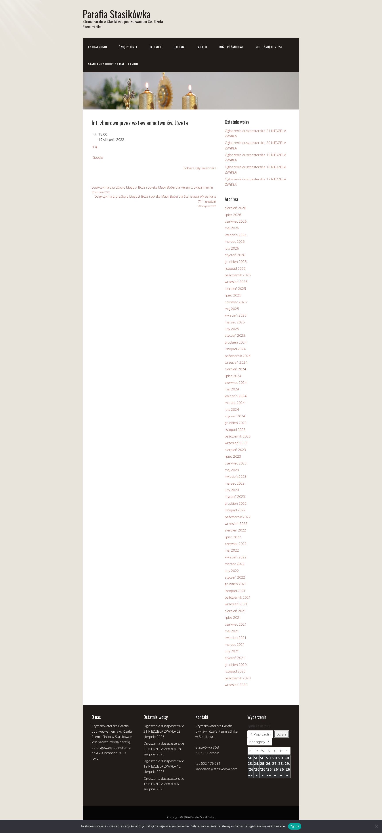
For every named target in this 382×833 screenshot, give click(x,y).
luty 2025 (232, 329)
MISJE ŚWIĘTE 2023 (269, 46)
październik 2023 (238, 436)
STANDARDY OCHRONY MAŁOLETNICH (113, 63)
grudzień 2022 (236, 503)
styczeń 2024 (235, 416)
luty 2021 (232, 651)
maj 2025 (232, 308)
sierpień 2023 (235, 449)
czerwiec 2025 (236, 302)
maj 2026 (232, 228)
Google (97, 157)
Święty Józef (128, 46)
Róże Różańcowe (231, 46)
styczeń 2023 (235, 496)
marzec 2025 (235, 322)
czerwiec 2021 (236, 624)
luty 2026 (232, 248)
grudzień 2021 (236, 584)
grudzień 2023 (236, 422)
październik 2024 (238, 355)
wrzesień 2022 (236, 523)
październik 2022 (238, 517)
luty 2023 (232, 490)
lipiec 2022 (233, 537)
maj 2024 (232, 389)
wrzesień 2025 (236, 281)
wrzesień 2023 (236, 443)
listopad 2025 (235, 268)
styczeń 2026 (235, 255)
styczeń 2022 (235, 577)
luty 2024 (232, 409)
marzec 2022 (235, 564)
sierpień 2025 (235, 288)
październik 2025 (238, 275)
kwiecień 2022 (235, 557)
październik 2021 (238, 597)
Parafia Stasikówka (117, 13)
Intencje (155, 46)
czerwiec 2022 (236, 543)
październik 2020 (238, 678)
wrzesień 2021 (236, 604)
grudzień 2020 (236, 664)
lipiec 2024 (233, 376)
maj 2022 (232, 550)
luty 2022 (232, 570)
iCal (94, 147)
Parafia (202, 46)
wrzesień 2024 (236, 362)
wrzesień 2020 (236, 684)
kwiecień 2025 (235, 315)
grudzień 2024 (236, 342)
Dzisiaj (282, 734)
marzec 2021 (235, 644)
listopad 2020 (235, 671)
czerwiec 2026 (236, 221)
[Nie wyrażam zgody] (376, 826)
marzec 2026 (235, 241)
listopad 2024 (235, 349)
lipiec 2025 (233, 295)
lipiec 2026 (233, 214)
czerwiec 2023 (236, 463)
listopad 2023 (235, 429)
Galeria (179, 46)
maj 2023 (232, 470)
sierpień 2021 (235, 611)
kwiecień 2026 (235, 235)
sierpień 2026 (235, 208)
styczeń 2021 (235, 657)
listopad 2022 (235, 510)
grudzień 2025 (236, 261)
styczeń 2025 (235, 335)
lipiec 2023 (233, 456)
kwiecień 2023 (235, 476)
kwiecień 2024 (235, 396)
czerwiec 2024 (236, 382)
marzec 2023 (235, 483)
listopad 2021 (235, 590)
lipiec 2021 (233, 617)
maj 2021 (232, 631)
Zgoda (294, 826)
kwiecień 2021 (235, 637)
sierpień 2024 (235, 369)
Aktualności (97, 46)
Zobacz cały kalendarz (199, 168)
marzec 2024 (235, 402)
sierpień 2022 (235, 530)
